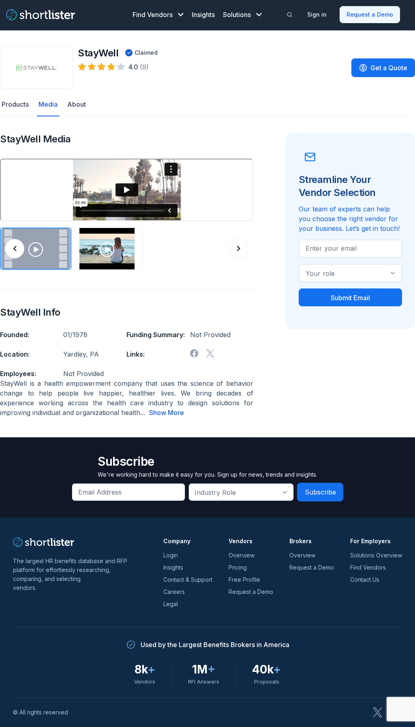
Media (48, 104)
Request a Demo (370, 14)
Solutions (237, 15)
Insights (203, 15)
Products (15, 104)
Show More (166, 413)
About (76, 104)
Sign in (317, 14)
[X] (210, 353)
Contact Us (364, 579)
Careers (174, 591)
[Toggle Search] (289, 14)
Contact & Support (187, 579)
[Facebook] (194, 353)
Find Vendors (153, 15)
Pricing (238, 567)
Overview (242, 555)
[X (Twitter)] (378, 712)
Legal (170, 603)
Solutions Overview (376, 555)
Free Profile (244, 579)
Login (170, 555)
